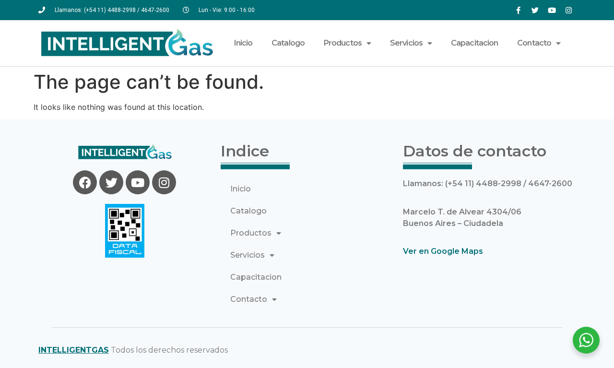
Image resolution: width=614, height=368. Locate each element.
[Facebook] (85, 182)
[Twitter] (535, 10)
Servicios (406, 42)
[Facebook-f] (518, 10)
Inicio (243, 42)
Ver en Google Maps (443, 251)
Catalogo (288, 42)
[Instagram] (568, 10)
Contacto (534, 42)
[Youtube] (551, 10)
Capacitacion (474, 42)
